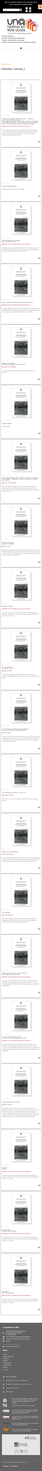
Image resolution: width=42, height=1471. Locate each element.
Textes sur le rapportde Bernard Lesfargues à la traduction (13, 363)
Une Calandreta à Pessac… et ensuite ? (14, 792)
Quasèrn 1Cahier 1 (5, 1168)
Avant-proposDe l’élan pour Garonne (9, 1230)
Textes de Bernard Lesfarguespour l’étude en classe (11, 241)
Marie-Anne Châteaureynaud (13, 126)
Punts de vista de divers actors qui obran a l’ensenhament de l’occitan (14, 1037)
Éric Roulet (7, 732)
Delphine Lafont (9, 795)
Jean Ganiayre (8, 915)
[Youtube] (30, 11)
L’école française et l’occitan (11, 1102)
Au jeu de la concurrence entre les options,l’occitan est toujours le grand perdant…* (15, 729)
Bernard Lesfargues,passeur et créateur (8, 543)
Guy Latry (7, 546)
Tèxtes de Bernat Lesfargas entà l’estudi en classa (17, 302)
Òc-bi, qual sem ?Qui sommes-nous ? (8, 667)
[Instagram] (27, 11)
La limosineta (6, 912)
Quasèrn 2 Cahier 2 (8, 606)
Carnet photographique (9, 186)
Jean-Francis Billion (10, 367)
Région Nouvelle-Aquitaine (10, 852)
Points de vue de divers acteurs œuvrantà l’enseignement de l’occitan (14, 973)
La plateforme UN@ (11, 1327)
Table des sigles (6, 423)
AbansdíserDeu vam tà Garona (8, 1292)
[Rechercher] (20, 10)
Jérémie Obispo (9, 854)
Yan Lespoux (8, 1104)
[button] (21, 48)
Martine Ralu (8, 670)
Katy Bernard (27, 126)
